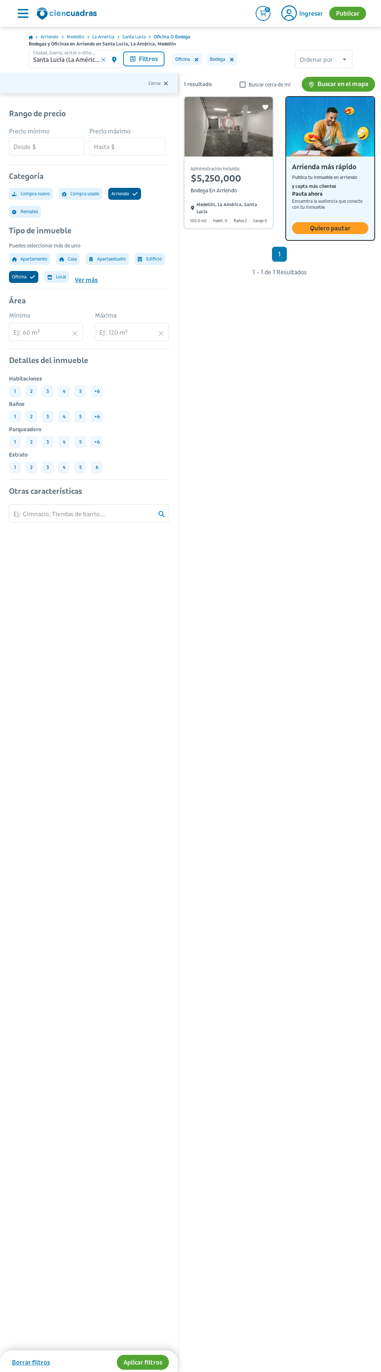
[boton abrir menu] (22, 13)
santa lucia (133, 37)
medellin (75, 37)
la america (103, 37)
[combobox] (324, 60)
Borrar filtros (31, 1362)
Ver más (86, 280)
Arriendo (49, 37)
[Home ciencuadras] (68, 14)
